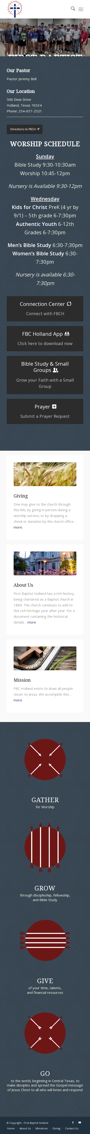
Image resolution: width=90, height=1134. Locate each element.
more (18, 527)
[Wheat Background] (45, 474)
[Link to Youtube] (79, 1122)
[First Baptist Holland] (37, 9)
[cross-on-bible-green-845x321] (45, 658)
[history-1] (45, 563)
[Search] (70, 9)
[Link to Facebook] (72, 1122)
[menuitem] (70, 9)
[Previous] (4, 33)
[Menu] (80, 9)
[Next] (86, 33)
